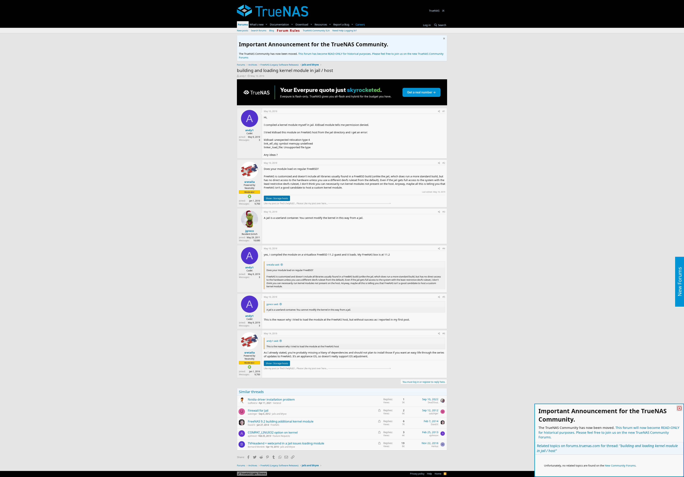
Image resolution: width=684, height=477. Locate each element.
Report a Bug (341, 24)
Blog (271, 30)
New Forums (679, 281)
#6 (443, 333)
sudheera (252, 402)
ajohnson (252, 435)
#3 (443, 211)
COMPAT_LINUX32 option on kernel (273, 432)
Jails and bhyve (279, 413)
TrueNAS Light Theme (253, 473)
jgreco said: (272, 304)
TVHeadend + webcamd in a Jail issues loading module (286, 443)
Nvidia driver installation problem (271, 399)
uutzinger (252, 413)
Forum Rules (288, 30)
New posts (242, 30)
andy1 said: (272, 340)
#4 (443, 248)
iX (443, 10)
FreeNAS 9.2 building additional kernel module (281, 421)
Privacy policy (417, 473)
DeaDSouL (433, 402)
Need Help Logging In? (344, 30)
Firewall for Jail (258, 410)
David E (251, 424)
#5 (443, 296)
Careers (360, 24)
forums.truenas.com (583, 445)
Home (438, 473)
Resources (321, 24)
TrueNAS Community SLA (316, 30)
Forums (243, 24)
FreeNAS (275, 424)
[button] (266, 24)
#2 (443, 162)
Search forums (258, 30)
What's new (257, 24)
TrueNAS (434, 10)
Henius (434, 446)
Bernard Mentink (256, 446)
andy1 (242, 76)
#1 (443, 111)
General (277, 402)
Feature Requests (281, 435)
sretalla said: (272, 264)
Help (429, 473)
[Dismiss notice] (443, 39)
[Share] (439, 111)
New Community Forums (620, 465)
